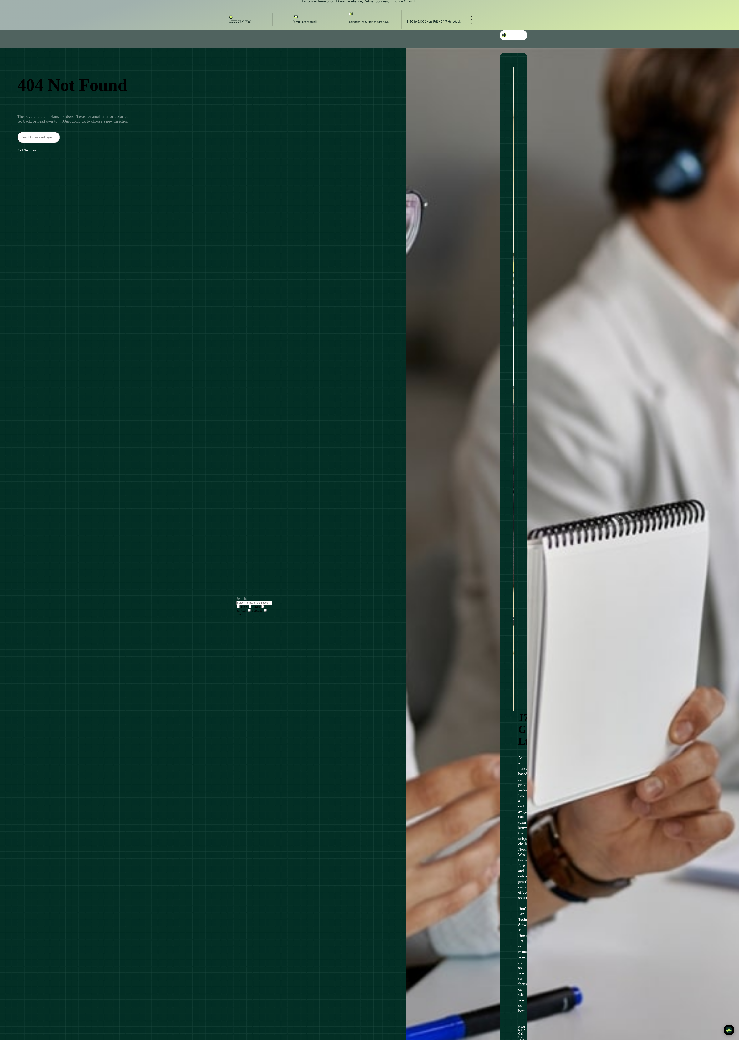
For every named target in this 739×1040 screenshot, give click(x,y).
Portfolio (257, 610)
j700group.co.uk (72, 121)
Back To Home (26, 150)
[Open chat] (729, 1030)
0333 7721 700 (240, 21)
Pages (256, 606)
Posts (244, 606)
